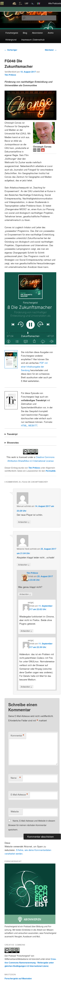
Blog (25, 32)
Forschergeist (11, 32)
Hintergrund (10, 39)
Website (15, 811)
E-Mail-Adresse (19, 794)
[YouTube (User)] (43, 150)
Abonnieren (37, 32)
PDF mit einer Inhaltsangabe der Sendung (34, 366)
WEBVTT (32, 425)
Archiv (51, 32)
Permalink (51, 470)
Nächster (50, 49)
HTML (24, 425)
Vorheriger (11, 49)
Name (16, 778)
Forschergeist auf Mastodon (18, 978)
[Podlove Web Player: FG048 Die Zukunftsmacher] (30, 308)
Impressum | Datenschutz (33, 39)
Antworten (23, 521)
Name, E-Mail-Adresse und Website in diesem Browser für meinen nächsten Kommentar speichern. (31, 825)
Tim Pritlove (10, 74)
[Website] (39, 150)
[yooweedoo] (35, 150)
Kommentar (17, 735)
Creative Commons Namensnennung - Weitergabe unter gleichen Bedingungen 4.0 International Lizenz (30, 962)
